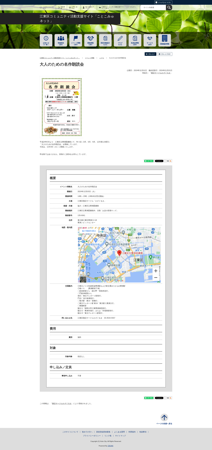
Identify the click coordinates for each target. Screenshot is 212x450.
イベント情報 (89, 58)
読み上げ (152, 54)
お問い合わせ (74, 7)
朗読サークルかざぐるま (160, 73)
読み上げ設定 (166, 54)
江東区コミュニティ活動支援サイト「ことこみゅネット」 (60, 58)
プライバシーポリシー (92, 436)
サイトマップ (120, 436)
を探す (61, 43)
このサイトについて (48, 7)
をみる (105, 43)
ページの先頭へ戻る (164, 424)
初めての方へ (87, 432)
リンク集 (108, 436)
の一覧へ (46, 43)
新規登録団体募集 (103, 432)
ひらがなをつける (164, 2)
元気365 (110, 446)
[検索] (169, 7)
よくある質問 (119, 432)
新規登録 (63, 7)
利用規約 (132, 432)
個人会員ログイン (89, 7)
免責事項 (142, 432)
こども (101, 58)
